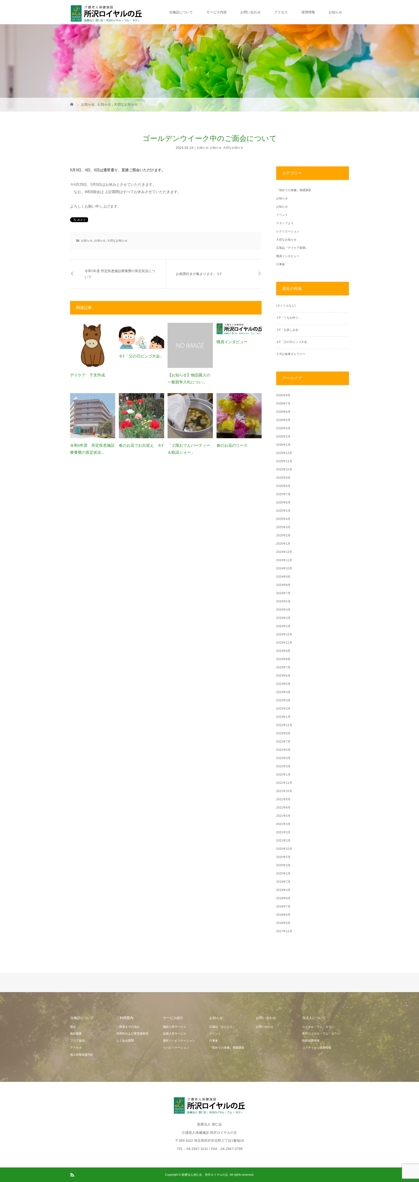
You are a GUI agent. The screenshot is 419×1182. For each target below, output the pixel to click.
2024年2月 (283, 626)
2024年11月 (284, 560)
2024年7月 (283, 593)
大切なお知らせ (233, 147)
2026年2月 (283, 436)
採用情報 (308, 12)
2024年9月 (283, 576)
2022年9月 (283, 733)
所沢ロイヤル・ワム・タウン (321, 1033)
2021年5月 (283, 816)
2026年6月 (283, 411)
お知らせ (335, 12)
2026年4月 (283, 428)
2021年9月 (283, 799)
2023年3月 (283, 700)
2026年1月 (283, 444)
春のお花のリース (232, 445)
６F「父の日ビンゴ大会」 (141, 356)
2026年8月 (283, 395)
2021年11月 (284, 783)
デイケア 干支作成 (87, 375)
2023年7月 (283, 667)
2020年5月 (283, 857)
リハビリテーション (176, 1047)
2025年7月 (283, 494)
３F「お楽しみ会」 (288, 330)
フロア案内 (77, 1040)
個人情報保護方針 (81, 1054)
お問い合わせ (250, 12)
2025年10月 (284, 469)
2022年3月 (283, 766)
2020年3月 (283, 865)
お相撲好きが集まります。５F (199, 274)
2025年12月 (284, 453)
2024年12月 (284, 552)
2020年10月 (284, 848)
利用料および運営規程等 (132, 1033)
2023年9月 (283, 651)
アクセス (281, 12)
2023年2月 (283, 708)
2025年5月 (283, 510)
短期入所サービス (174, 1033)
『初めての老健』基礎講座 (293, 190)
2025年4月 (283, 519)
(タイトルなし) (286, 305)
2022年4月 (283, 758)
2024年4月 (283, 609)
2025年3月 (283, 527)
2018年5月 (283, 923)
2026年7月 (283, 403)
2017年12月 (284, 931)
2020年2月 (283, 873)
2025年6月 (283, 502)
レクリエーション (287, 231)
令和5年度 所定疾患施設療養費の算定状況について (120, 274)
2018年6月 (283, 914)
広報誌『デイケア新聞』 (292, 248)
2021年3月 (283, 832)
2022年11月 (284, 725)
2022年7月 (283, 741)
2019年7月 (283, 881)
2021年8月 (283, 807)
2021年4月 (283, 824)
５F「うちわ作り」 (288, 317)
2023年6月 (283, 675)
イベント (282, 215)
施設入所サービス (174, 1026)
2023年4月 (283, 692)
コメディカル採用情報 (316, 1047)
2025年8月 (283, 486)
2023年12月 (284, 634)
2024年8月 (283, 585)
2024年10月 (284, 568)
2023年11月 (284, 642)
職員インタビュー (232, 342)
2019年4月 (283, 890)
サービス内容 (216, 12)
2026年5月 (283, 420)
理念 (73, 1026)
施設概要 (76, 1033)
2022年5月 (283, 750)
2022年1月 (283, 774)
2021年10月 (284, 791)
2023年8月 (283, 659)
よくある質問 (125, 1040)
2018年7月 (283, 906)
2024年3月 (283, 618)
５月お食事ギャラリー (290, 354)
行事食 (280, 264)
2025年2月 (283, 535)
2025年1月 (283, 543)
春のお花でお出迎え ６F (141, 445)
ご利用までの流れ (128, 1026)
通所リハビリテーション (179, 1040)
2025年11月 (284, 461)
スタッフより (285, 223)
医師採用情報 (311, 1040)
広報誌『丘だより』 (222, 1026)
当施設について (181, 12)
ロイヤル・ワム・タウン (318, 1026)
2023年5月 (283, 684)
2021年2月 (283, 840)
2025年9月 (283, 477)
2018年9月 (283, 898)
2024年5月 (283, 601)
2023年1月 (283, 717)
